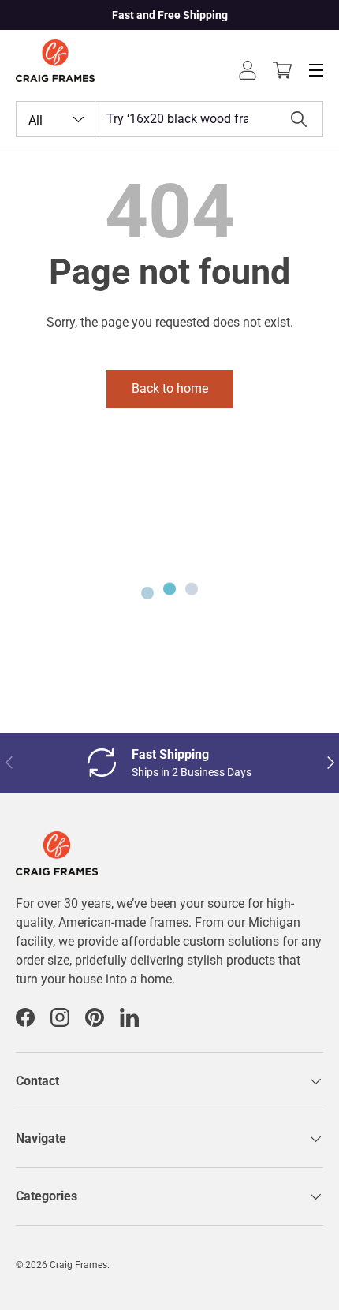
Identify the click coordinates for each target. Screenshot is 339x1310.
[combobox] (169, 119)
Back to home (170, 388)
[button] (282, 70)
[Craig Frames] (57, 840)
